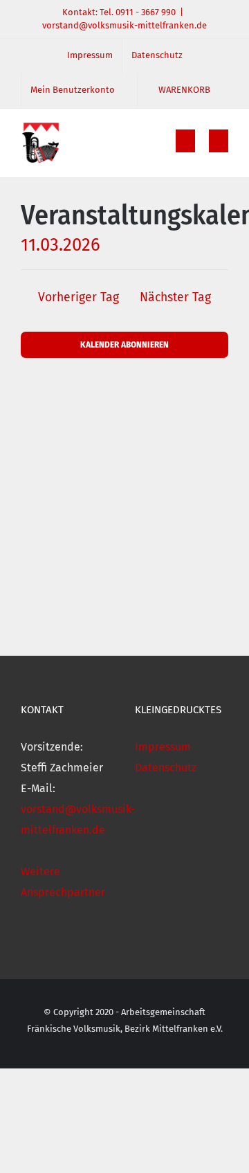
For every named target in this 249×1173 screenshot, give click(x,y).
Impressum (163, 746)
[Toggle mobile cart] (185, 140)
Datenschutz (165, 767)
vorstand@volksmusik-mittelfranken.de (124, 25)
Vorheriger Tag (78, 297)
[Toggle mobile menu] (218, 140)
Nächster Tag (175, 297)
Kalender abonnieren (124, 344)
